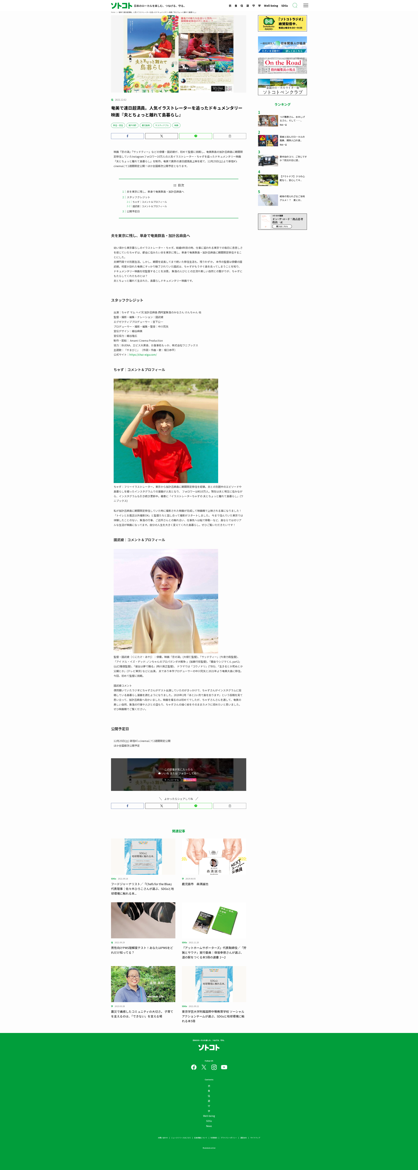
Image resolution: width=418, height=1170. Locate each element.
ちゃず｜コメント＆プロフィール (150, 201)
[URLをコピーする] (229, 136)
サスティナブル (162, 125)
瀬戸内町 (132, 125)
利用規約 (214, 1137)
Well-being (271, 6)
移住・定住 (118, 125)
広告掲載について (200, 1137)
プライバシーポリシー (229, 1137)
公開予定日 (133, 211)
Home (113, 12)
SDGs (284, 6)
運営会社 (243, 1137)
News (209, 1126)
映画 (176, 125)
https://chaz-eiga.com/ (143, 354)
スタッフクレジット (138, 197)
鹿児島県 (146, 125)
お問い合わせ (163, 1137)
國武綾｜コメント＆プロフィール (150, 206)
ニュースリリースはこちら (181, 1137)
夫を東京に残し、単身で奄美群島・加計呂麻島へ (155, 191)
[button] (127, 136)
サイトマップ (255, 1137)
